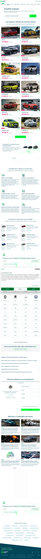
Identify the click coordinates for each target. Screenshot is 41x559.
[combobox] (5, 16)
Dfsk (25, 308)
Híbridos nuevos (30, 225)
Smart (26, 331)
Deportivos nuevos (11, 234)
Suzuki (15, 335)
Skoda (15, 331)
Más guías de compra (27, 537)
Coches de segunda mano (24, 525)
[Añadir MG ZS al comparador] (18, 27)
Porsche (5, 331)
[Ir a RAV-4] (30, 89)
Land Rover (5, 319)
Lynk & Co (36, 319)
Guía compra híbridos (19, 535)
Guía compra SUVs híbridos (7, 537)
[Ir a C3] (30, 125)
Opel (36, 327)
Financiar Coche (34, 530)
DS (5, 312)
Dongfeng (36, 308)
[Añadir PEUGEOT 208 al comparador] (18, 118)
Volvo (26, 335)
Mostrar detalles (35, 285)
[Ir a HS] (10, 53)
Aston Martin (25, 304)
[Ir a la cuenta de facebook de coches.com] (39, 552)
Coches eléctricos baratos (7, 528)
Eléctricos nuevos (10, 225)
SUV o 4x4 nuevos (10, 243)
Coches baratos (7, 525)
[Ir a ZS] (10, 34)
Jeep (36, 315)
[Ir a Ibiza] (10, 107)
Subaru (5, 335)
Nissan (15, 327)
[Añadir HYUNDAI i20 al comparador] (18, 81)
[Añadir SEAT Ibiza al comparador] (18, 100)
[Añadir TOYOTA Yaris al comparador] (38, 100)
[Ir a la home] (3, 1)
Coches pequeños (17, 530)
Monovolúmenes (35, 537)
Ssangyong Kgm (36, 331)
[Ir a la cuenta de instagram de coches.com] (36, 552)
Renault (5, 300)
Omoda (25, 327)
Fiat (25, 312)
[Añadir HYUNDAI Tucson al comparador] (18, 63)
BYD (36, 304)
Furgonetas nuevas (30, 234)
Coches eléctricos (33, 525)
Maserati (5, 323)
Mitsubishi (5, 327)
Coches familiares (17, 528)
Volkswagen (36, 300)
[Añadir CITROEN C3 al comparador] (38, 118)
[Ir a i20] (10, 89)
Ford (36, 312)
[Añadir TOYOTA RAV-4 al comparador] (38, 81)
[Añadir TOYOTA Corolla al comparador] (38, 63)
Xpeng (36, 335)
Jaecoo (15, 315)
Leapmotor (15, 319)
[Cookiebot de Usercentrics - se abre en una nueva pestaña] (35, 269)
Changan (5, 308)
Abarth (5, 304)
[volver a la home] (4, 552)
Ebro (15, 312)
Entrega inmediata (30, 243)
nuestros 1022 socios (9, 274)
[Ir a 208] (10, 125)
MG (25, 323)
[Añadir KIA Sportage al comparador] (38, 45)
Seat (15, 300)
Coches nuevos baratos (8, 530)
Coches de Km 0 (14, 525)
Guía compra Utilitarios (17, 537)
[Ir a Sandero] (30, 34)
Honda (5, 315)
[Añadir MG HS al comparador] (18, 45)
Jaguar (25, 315)
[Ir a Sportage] (30, 53)
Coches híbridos (25, 528)
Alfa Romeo (15, 304)
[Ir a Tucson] (10, 71)
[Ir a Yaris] (30, 107)
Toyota (25, 300)
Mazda (15, 323)
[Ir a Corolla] (30, 71)
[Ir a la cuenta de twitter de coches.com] (32, 552)
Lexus (26, 319)
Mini (36, 323)
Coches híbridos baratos (34, 528)
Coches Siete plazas (26, 530)
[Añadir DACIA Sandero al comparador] (38, 27)
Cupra (15, 308)
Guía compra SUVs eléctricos (30, 535)
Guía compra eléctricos (10, 535)
